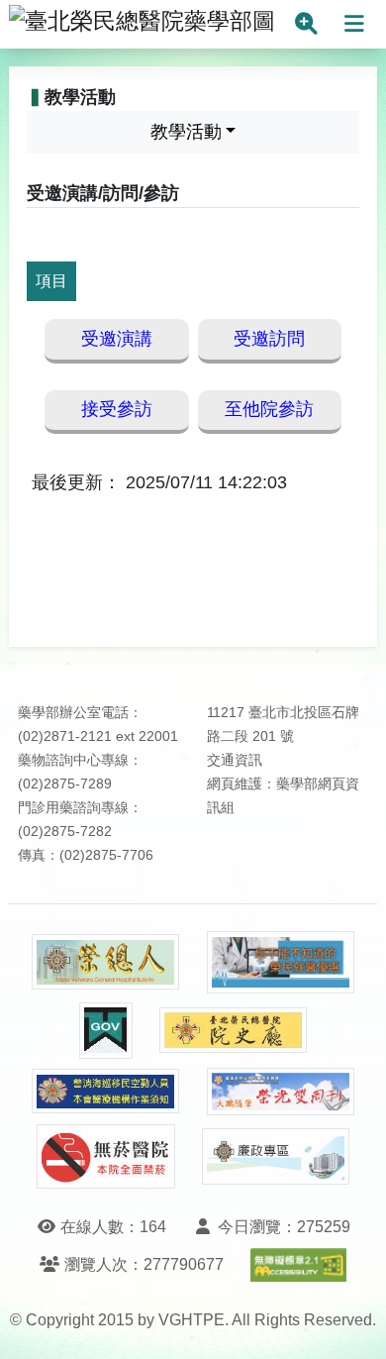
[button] (353, 1324)
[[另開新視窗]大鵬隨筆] (281, 1092)
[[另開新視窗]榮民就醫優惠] (281, 962)
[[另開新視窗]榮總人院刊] (106, 962)
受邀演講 (116, 339)
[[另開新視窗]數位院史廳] (233, 1030)
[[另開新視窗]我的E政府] (106, 1030)
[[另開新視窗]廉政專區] (276, 1157)
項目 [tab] (51, 280)
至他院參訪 (269, 409)
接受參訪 (116, 409)
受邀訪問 (269, 339)
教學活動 (186, 132)
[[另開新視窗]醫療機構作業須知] (106, 1091)
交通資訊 (234, 760)
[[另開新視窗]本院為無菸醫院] (106, 1156)
